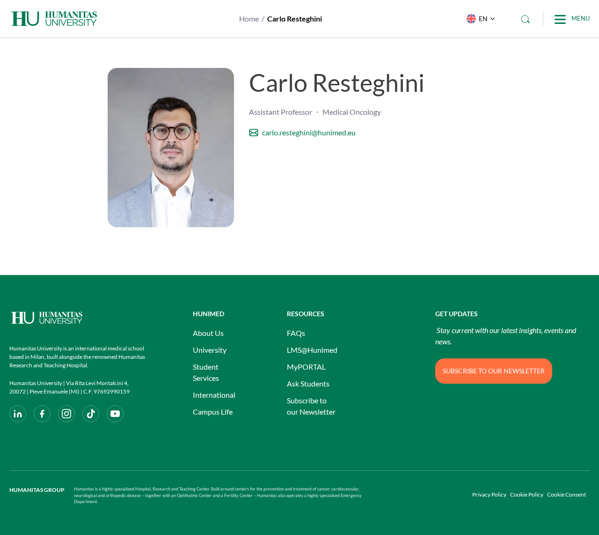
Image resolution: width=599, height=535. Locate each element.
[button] (478, 19)
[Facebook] (42, 413)
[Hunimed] (77, 318)
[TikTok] (90, 413)
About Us (208, 332)
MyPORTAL (306, 366)
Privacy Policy (489, 494)
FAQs (296, 332)
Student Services (206, 372)
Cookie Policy (526, 494)
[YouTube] (115, 413)
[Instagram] (66, 413)
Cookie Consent (566, 494)
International (214, 394)
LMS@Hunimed (312, 349)
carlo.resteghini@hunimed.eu (309, 132)
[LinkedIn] (17, 413)
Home (249, 18)
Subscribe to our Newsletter (311, 406)
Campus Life (213, 411)
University (209, 349)
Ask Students (308, 383)
